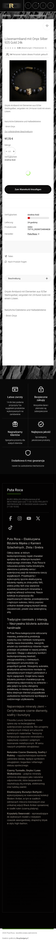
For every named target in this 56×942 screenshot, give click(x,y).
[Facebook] (10, 518)
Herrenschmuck (20, 16)
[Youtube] (28, 518)
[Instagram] (19, 518)
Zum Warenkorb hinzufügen (28, 189)
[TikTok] (10, 527)
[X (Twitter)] (38, 518)
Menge (8, 145)
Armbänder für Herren (37, 16)
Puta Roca (6, 16)
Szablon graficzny (15, 938)
